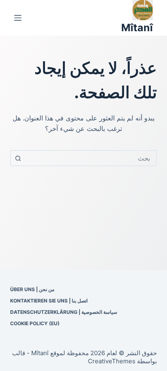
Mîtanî (137, 27)
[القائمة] (17, 17)
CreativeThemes (111, 361)
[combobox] (91, 158)
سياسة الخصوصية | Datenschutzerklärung (63, 312)
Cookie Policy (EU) (35, 323)
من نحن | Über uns (32, 289)
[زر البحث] (18, 158)
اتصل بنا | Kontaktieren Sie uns (49, 301)
